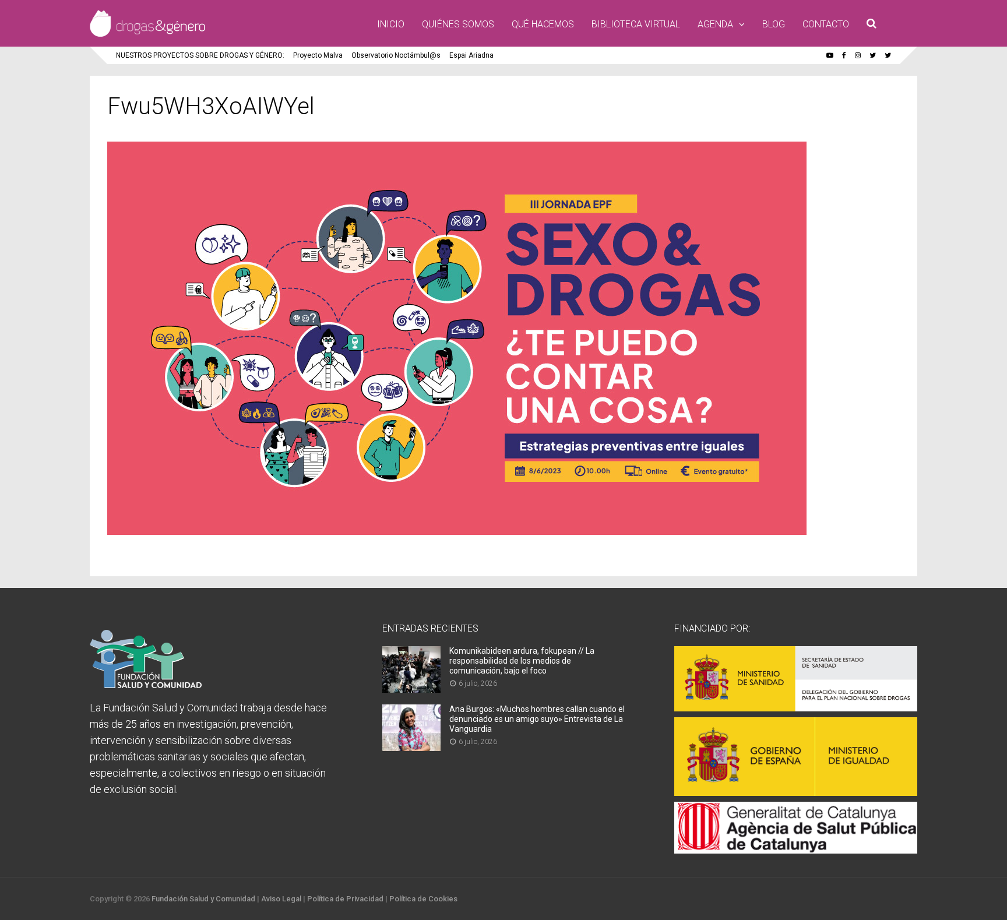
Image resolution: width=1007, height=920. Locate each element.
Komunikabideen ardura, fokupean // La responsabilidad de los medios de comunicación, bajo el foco (521, 660)
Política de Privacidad (345, 898)
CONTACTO (825, 24)
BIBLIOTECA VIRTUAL (635, 24)
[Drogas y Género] (147, 34)
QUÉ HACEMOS (543, 24)
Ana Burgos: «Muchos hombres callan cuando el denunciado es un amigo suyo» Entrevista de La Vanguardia (537, 719)
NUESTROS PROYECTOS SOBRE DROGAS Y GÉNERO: (200, 55)
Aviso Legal (281, 898)
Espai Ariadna (471, 55)
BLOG (773, 24)
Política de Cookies (423, 898)
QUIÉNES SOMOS (458, 24)
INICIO (390, 24)
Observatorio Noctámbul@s (396, 55)
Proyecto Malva (318, 55)
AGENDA (715, 24)
